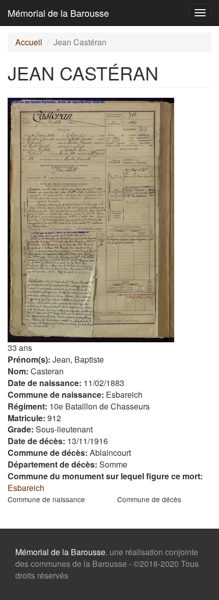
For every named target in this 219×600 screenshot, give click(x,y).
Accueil (28, 42)
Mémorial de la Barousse (58, 12)
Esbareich (26, 488)
